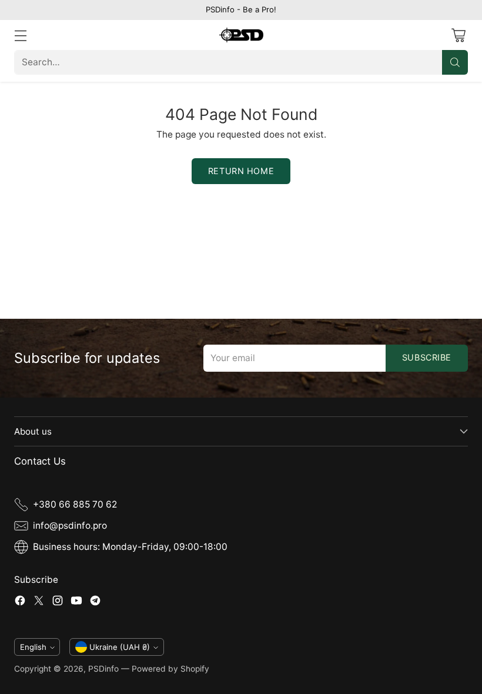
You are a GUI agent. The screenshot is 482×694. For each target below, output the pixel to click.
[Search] (455, 62)
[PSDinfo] (241, 35)
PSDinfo (103, 668)
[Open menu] (20, 35)
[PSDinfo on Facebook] (20, 602)
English (33, 647)
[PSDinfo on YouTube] (76, 602)
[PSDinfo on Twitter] (39, 602)
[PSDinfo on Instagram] (58, 602)
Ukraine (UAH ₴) (119, 647)
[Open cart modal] (458, 35)
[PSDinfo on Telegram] (95, 602)
